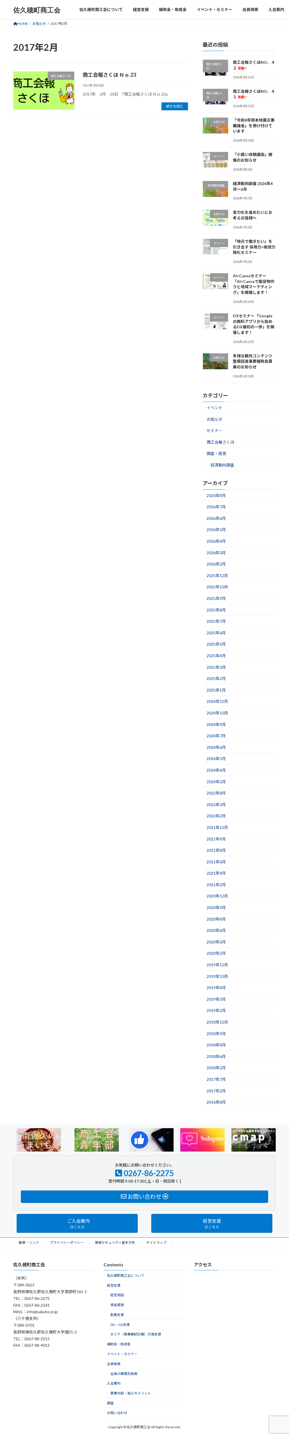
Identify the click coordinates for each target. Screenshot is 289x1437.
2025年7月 (216, 621)
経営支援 (114, 1285)
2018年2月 (216, 1068)
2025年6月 (216, 632)
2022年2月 (216, 816)
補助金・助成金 (119, 1344)
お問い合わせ (117, 1413)
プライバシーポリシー (67, 1242)
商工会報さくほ (220, 442)
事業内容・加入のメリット (130, 1393)
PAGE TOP (276, 1388)
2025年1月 (216, 690)
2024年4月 (216, 770)
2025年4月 (216, 655)
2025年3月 (216, 667)
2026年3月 (216, 552)
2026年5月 (216, 529)
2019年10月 (217, 976)
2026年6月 (216, 518)
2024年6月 (216, 747)
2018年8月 (216, 1044)
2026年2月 (216, 564)
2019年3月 (216, 999)
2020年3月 (216, 941)
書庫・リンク (29, 1242)
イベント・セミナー (122, 1354)
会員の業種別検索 (123, 1374)
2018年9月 (216, 1033)
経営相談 (117, 1295)
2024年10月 (217, 712)
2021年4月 (216, 873)
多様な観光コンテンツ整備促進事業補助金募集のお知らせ (252, 361)
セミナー (214, 430)
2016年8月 (216, 1102)
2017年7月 (216, 1079)
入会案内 (114, 1383)
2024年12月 (217, 701)
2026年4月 (216, 541)
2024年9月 (216, 724)
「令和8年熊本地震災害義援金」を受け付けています (254, 125)
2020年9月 (216, 907)
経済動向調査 (222, 465)
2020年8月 (216, 919)
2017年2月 (216, 1090)
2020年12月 (217, 896)
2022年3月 (216, 804)
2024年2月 (216, 781)
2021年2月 (216, 884)
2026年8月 (216, 495)
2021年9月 (216, 839)
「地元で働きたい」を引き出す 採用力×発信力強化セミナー (254, 247)
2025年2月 (216, 678)
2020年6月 (216, 930)
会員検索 (114, 1364)
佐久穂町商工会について (125, 1275)
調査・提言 (216, 453)
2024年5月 (216, 758)
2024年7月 (216, 735)
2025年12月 (217, 575)
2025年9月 (216, 598)
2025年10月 (217, 587)
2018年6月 (216, 1056)
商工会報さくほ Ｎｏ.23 (109, 75)
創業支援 (117, 1315)
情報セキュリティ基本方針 (115, 1242)
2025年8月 (216, 610)
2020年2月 (216, 953)
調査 (110, 1403)
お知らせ (214, 419)
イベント (214, 407)
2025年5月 (216, 644)
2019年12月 (217, 964)
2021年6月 (216, 861)
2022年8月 (216, 793)
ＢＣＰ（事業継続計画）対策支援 (135, 1334)
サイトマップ (156, 1242)
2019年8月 (216, 987)
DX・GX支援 (120, 1324)
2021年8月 (216, 850)
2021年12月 (217, 827)
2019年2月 (216, 1010)
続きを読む (174, 106)
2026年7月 (216, 506)
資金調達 (117, 1305)
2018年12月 (217, 1022)
